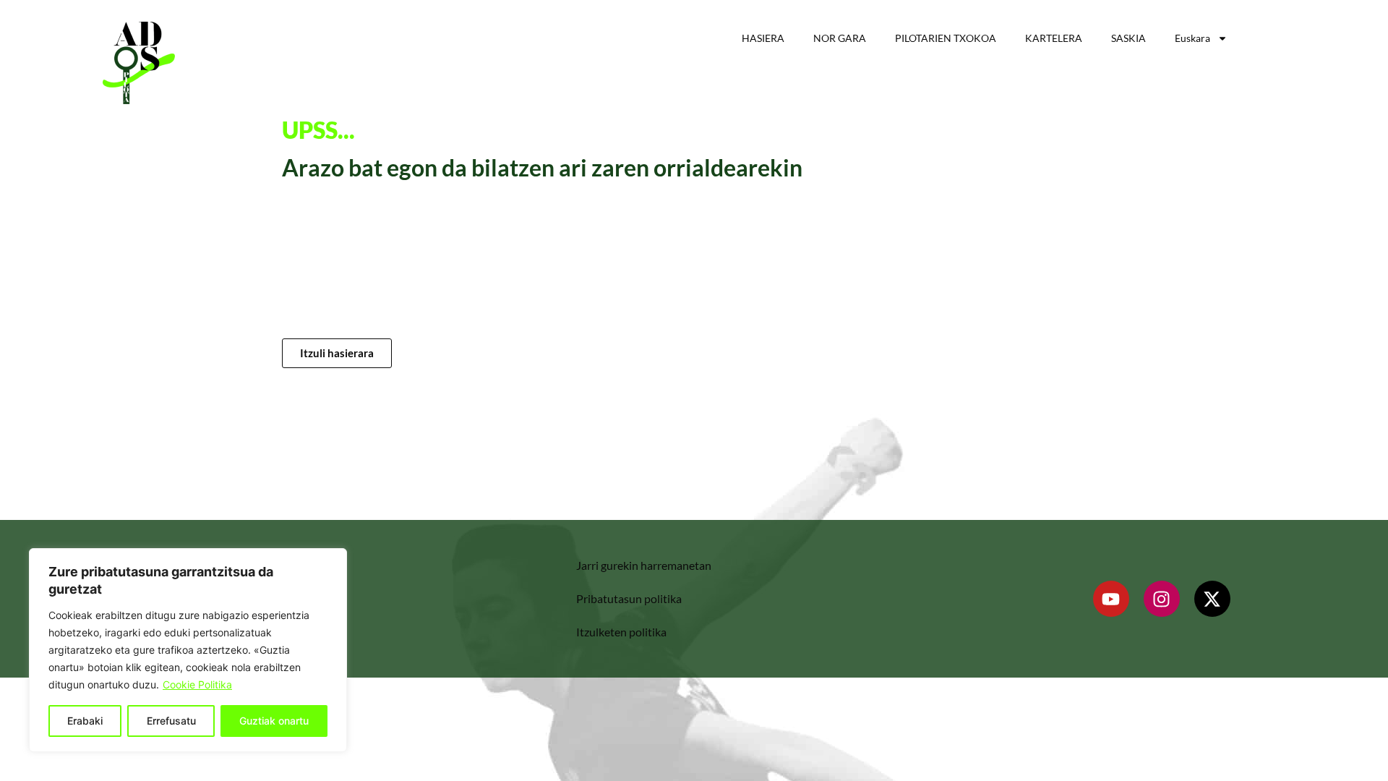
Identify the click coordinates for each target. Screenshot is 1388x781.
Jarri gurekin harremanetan (643, 565)
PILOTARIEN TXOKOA (945, 38)
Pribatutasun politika (629, 598)
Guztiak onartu (274, 720)
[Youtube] (1111, 599)
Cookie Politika (197, 684)
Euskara (1192, 38)
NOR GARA (839, 38)
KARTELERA (1053, 38)
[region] (188, 650)
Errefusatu (171, 720)
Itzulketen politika (621, 632)
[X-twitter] (1212, 599)
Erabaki (85, 720)
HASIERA (763, 38)
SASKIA (1128, 38)
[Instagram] (1162, 599)
